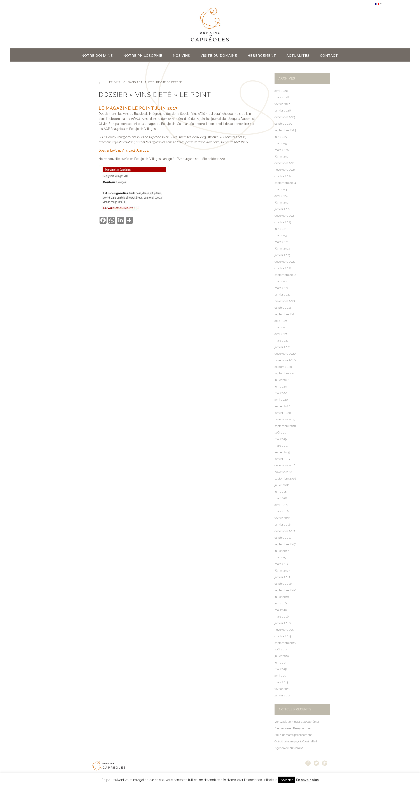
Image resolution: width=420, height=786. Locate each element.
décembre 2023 (285, 215)
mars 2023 (282, 242)
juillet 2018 (282, 485)
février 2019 (282, 452)
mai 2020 (281, 393)
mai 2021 (281, 327)
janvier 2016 (283, 623)
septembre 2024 (285, 182)
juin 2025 (281, 136)
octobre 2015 (283, 636)
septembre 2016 (285, 590)
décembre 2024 (285, 163)
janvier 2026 (283, 110)
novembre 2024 (285, 169)
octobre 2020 (283, 366)
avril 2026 (281, 90)
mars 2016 (282, 616)
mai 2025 (281, 143)
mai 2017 (281, 557)
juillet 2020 (282, 380)
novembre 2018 (285, 472)
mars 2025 (282, 150)
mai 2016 (281, 610)
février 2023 (282, 248)
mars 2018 (282, 511)
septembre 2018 (285, 478)
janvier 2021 (282, 347)
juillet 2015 (282, 656)
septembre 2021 (285, 314)
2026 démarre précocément (293, 734)
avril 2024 (281, 196)
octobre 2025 (283, 123)
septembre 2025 (285, 130)
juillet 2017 (282, 550)
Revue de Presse (169, 82)
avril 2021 (281, 334)
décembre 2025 (285, 117)
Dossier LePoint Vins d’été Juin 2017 (124, 150)
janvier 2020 (283, 412)
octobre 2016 (283, 583)
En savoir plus (307, 780)
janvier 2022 (282, 294)
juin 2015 (280, 662)
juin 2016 (281, 603)
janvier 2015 (282, 695)
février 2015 (282, 688)
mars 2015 (281, 682)
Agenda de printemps (289, 748)
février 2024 (282, 202)
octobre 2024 (283, 176)
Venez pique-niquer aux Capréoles (297, 721)
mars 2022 (282, 288)
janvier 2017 (282, 577)
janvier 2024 (283, 209)
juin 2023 (281, 228)
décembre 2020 (285, 353)
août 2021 (281, 320)
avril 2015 (281, 675)
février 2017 (282, 570)
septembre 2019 (285, 426)
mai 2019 (281, 439)
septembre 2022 (285, 274)
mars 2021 (281, 340)
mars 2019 (282, 445)
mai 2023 (281, 235)
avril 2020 (281, 399)
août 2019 (281, 432)
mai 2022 (281, 281)
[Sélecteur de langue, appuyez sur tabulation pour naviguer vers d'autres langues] (378, 3)
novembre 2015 (285, 629)
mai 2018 (281, 498)
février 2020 (282, 406)
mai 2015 (281, 669)
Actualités (145, 82)
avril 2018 (281, 504)
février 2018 (282, 518)
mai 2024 (281, 189)
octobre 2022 (283, 268)
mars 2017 (281, 564)
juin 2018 (281, 491)
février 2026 (282, 104)
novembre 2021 (285, 301)
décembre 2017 (285, 531)
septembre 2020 (285, 373)
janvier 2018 (283, 524)
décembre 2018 (285, 465)
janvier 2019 (282, 458)
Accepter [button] (287, 780)
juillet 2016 (282, 596)
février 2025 (282, 156)
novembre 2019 (285, 419)
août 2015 (281, 649)
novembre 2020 (285, 360)
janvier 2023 (282, 255)
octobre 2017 (283, 537)
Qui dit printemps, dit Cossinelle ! (296, 741)
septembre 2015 (285, 642)
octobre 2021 (283, 307)
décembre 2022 (285, 261)
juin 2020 (281, 386)
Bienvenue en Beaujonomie (292, 728)
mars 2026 (282, 97)
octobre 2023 (283, 222)
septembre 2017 (285, 544)
